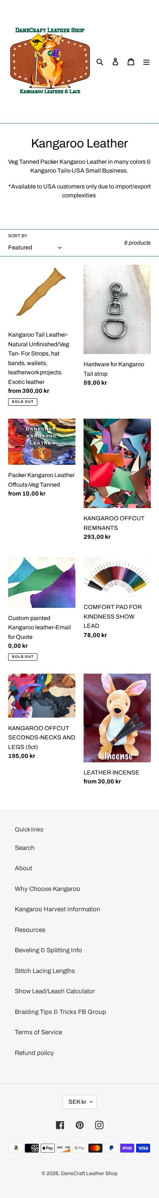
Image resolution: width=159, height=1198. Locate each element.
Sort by (17, 235)
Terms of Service (38, 1032)
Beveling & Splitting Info (48, 950)
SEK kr (77, 1102)
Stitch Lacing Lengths (45, 970)
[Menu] (146, 61)
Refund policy (34, 1052)
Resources (30, 929)
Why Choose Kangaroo (47, 888)
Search (25, 847)
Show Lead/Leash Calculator (55, 991)
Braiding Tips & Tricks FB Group (60, 1011)
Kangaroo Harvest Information (57, 909)
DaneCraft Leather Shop (89, 1173)
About (23, 868)
